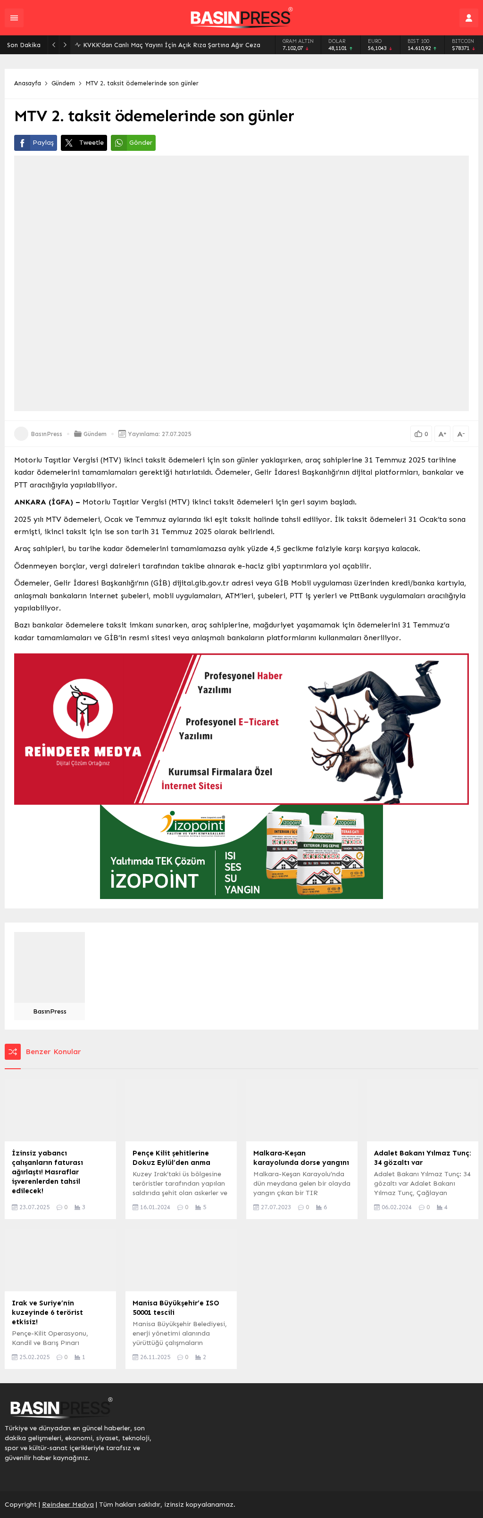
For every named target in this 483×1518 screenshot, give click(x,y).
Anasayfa (27, 83)
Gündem (63, 83)
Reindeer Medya (68, 1505)
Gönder (140, 143)
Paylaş (43, 143)
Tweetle (91, 143)
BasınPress (46, 433)
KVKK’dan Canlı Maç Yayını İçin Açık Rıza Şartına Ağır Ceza (171, 45)
